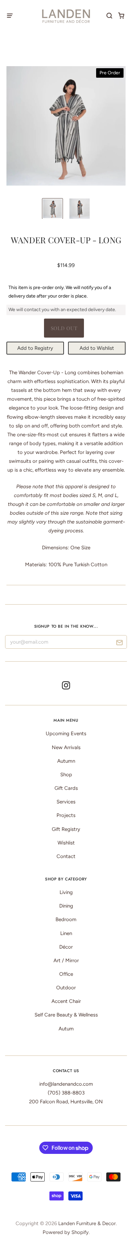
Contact (66, 856)
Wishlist (66, 843)
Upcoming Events (66, 733)
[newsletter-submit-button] (119, 643)
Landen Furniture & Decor (87, 1223)
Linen (66, 933)
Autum (66, 1029)
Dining (66, 906)
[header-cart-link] (121, 15)
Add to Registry (35, 348)
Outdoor (66, 988)
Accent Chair (66, 1001)
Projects (66, 815)
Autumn (66, 761)
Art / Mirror (66, 960)
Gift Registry (66, 829)
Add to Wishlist (97, 348)
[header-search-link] (109, 15)
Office (66, 974)
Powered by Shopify (66, 1232)
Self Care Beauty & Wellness (66, 1015)
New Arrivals (66, 747)
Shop (66, 775)
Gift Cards (66, 788)
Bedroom (66, 919)
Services (66, 802)
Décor (66, 947)
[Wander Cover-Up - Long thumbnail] (52, 208)
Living (66, 892)
